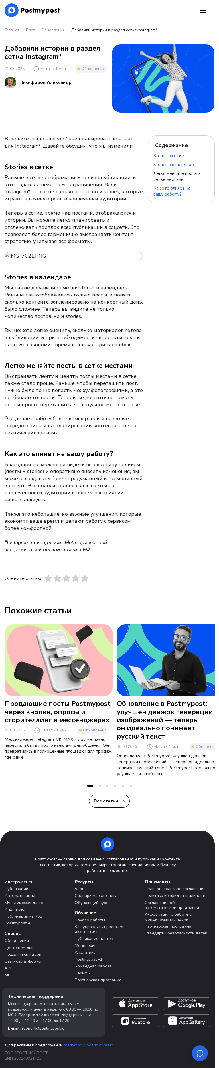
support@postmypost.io (42, 1028)
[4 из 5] (75, 578)
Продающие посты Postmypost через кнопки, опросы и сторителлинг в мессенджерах (58, 712)
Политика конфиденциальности (176, 895)
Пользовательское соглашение (175, 888)
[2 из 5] (57, 578)
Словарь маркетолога (96, 895)
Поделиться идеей (23, 954)
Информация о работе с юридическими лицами (168, 916)
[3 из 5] (66, 578)
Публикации (16, 888)
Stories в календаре (173, 164)
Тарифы (82, 973)
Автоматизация (20, 895)
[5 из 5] (84, 578)
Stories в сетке (168, 156)
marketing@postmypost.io (88, 1045)
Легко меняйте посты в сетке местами (177, 176)
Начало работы (90, 920)
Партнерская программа (98, 980)
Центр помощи (19, 947)
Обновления (53, 30)
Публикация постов (94, 938)
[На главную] (32, 10)
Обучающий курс (91, 902)
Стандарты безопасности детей (176, 933)
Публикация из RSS (23, 916)
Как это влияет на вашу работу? (171, 191)
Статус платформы (23, 961)
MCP (9, 975)
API (8, 968)
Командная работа (93, 966)
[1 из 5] (48, 578)
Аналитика (15, 909)
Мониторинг (86, 945)
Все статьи (106, 801)
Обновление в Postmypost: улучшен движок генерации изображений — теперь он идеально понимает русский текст (165, 720)
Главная (12, 30)
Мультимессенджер (24, 902)
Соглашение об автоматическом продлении (172, 905)
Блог (30, 30)
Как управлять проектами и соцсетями (100, 929)
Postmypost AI (18, 923)
